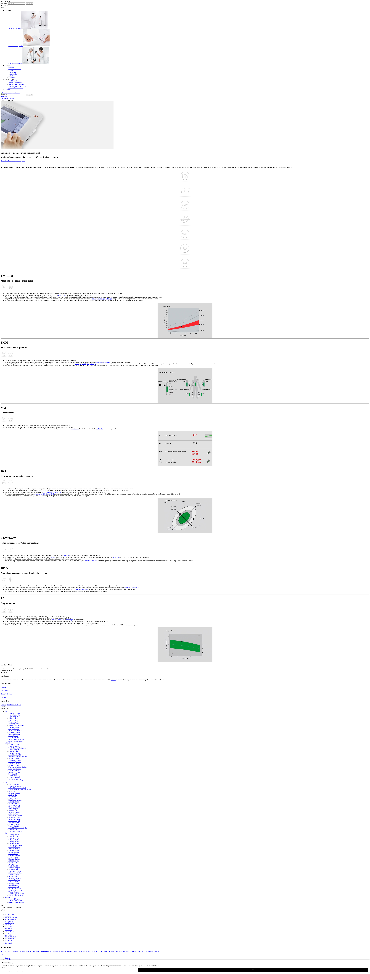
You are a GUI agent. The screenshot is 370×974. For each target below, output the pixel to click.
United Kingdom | (16, 894)
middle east (9, 931)
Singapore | (14, 817)
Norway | (13, 874)
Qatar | (13, 814)
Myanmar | (14, 807)
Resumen (11, 67)
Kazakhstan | (14, 800)
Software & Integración (15, 46)
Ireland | (13, 862)
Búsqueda (29, 3)
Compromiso (12, 72)
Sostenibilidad (12, 74)
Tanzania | (14, 734)
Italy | (12, 864)
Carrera (3, 687)
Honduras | (14, 763)
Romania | (14, 880)
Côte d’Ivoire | (15, 715)
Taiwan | (13, 822)
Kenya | (13, 722)
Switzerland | (14, 888)
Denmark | (14, 847)
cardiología (101, 299)
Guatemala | (14, 762)
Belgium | (13, 836)
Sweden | (13, 887)
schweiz (9, 921)
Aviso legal (8, 959)
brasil (8, 933)
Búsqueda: (4, 3)
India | (12, 791)
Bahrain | (13, 784)
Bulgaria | (13, 840)
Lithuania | (14, 868)
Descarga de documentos (16, 84)
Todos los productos (14, 28)
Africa (6, 711)
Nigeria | (13, 727)
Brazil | (17, 748)
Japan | (13, 796)
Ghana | (13, 720)
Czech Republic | (16, 845)
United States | (15, 776)
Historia (10, 70)
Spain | (13, 885)
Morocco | (13, 723)
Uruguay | (14, 777)
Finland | (13, 852)
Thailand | (14, 824)
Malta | (13, 869)
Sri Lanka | (14, 821)
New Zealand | (15, 900)
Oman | (13, 809)
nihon (8, 924)
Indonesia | (14, 793)
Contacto (7, 89)
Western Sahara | (16, 739)
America (7, 743)
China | (17, 788)
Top (2, 954)
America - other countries (16, 781)
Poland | (13, 876)
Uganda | (13, 737)
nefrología (109, 299)
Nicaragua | (14, 769)
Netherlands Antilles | (17, 767)
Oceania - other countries (16, 902)
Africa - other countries (15, 741)
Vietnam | (13, 829)
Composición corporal (15, 63)
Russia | (13, 881)
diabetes (87, 561)
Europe (7, 833)
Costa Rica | (14, 755)
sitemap (7, 958)
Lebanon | (14, 803)
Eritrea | (13, 718)
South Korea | (15, 819)
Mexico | (13, 765)
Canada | (13, 750)
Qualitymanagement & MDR (17, 86)
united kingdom (11, 917)
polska (8, 930)
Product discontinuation (15, 88)
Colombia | (14, 753)
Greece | (13, 857)
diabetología (62, 295)
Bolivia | (13, 746)
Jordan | (13, 798)
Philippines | (14, 812)
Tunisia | (13, 736)
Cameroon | (14, 713)
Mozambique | (16, 725)
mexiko (72, 951)
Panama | (13, 770)
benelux (8, 940)
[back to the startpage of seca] (10, 93)
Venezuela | (14, 779)
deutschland (10, 914)
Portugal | (14, 878)
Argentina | (14, 744)
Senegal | (13, 729)
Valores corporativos (14, 69)
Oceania (7, 897)
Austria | (13, 835)
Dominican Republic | (17, 756)
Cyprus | (13, 843)
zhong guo (9, 923)
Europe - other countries (15, 895)
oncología (95, 299)
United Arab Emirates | (17, 828)
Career (10, 76)
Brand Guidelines (6, 694)
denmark (9, 943)
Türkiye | (13, 826)
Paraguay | (14, 772)
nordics (8, 935)
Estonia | (13, 850)
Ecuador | (13, 758)
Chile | (13, 751)
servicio (113, 680)
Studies (3, 697)
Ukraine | (13, 892)
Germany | (14, 855)
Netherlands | (14, 871)
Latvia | (13, 866)
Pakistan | (13, 810)
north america (10, 919)
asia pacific (9, 938)
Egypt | (13, 717)
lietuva (8, 942)
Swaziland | (14, 732)
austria (8, 928)
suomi (110, 951)
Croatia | (13, 841)
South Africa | (15, 730)
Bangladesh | (14, 786)
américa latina (10, 937)
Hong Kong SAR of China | (19, 789)
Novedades (11, 77)
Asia (6, 782)
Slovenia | (13, 883)
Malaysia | (14, 805)
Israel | (12, 795)
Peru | (12, 774)
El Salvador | (14, 760)
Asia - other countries (14, 831)
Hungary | (14, 859)
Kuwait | (13, 802)
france (8, 916)
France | (13, 854)
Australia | (14, 899)
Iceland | (13, 861)
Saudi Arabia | (15, 815)
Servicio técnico (13, 81)
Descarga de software (15, 82)
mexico (8, 926)
